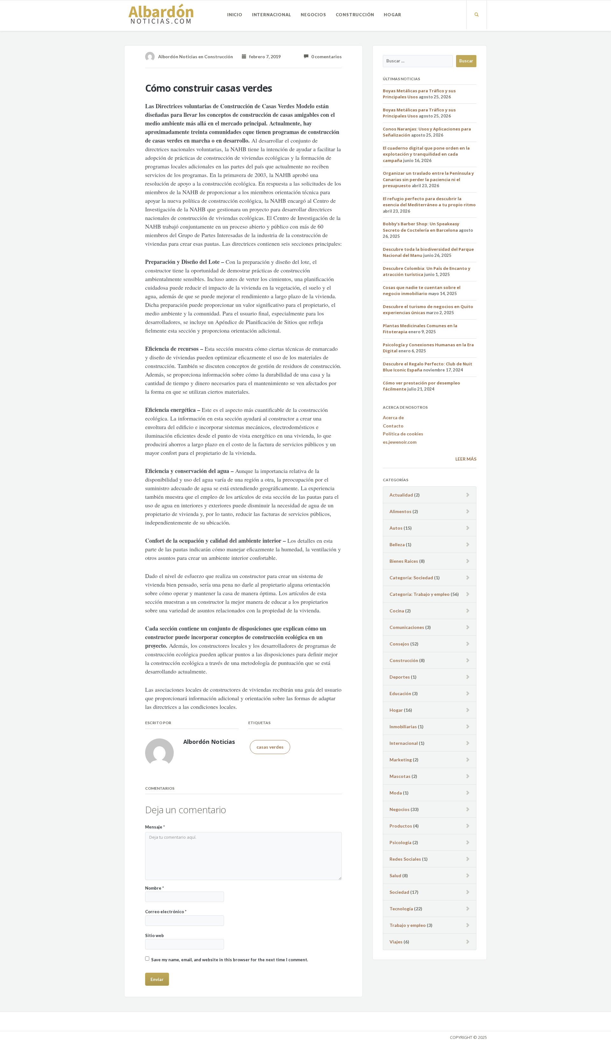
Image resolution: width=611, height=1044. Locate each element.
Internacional (271, 14)
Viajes (396, 941)
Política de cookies (403, 433)
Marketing (401, 759)
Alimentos (400, 511)
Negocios (313, 14)
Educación (400, 693)
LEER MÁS (465, 459)
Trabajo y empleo (408, 925)
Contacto (393, 425)
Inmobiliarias (403, 726)
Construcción (355, 14)
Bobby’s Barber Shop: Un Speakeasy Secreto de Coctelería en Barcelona (421, 227)
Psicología (400, 842)
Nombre (154, 888)
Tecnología (401, 908)
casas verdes (270, 747)
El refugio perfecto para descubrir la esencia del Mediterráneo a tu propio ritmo (429, 202)
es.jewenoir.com (400, 442)
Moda (396, 792)
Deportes (400, 677)
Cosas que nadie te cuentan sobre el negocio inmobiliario (421, 291)
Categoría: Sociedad (411, 577)
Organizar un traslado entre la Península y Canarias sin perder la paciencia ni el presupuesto (428, 179)
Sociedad (399, 892)
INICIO (234, 14)
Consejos (399, 643)
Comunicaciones (407, 627)
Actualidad (401, 494)
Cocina (397, 610)
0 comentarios (325, 56)
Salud (395, 875)
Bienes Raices (404, 561)
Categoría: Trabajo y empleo (420, 594)
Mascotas (400, 776)
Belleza (397, 544)
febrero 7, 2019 (263, 56)
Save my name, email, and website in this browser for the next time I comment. (229, 959)
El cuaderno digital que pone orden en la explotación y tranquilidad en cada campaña (426, 154)
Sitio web (154, 935)
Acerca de (393, 417)
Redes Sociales (405, 859)
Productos (401, 826)
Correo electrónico (165, 911)
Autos (396, 528)
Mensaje (155, 826)
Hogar (392, 14)
